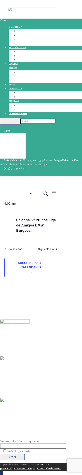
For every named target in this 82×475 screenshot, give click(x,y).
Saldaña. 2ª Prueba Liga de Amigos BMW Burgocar (36, 225)
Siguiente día (46, 249)
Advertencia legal (24, 469)
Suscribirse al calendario (31, 265)
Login (6, 131)
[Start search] (10, 121)
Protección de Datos (49, 469)
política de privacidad (43, 452)
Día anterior (15, 249)
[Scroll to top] (1, 473)
